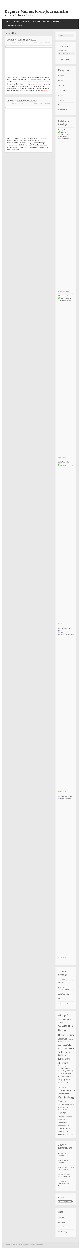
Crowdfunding (62, 1045)
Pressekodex (61, 1110)
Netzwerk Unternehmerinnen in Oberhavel (66, 1090)
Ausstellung (65, 1025)
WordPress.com (39, 1245)
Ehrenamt (63, 1063)
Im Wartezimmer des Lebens (22, 100)
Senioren (69, 1120)
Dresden (64, 1059)
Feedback (61, 85)
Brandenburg (66, 1035)
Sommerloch (62, 1123)
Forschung (62, 1066)
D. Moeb (20, 43)
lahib (59, 1153)
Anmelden (61, 1217)
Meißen (68, 1079)
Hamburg (69, 1071)
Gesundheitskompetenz (64, 1068)
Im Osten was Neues (64, 1004)
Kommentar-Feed (63, 1227)
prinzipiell (36, 22)
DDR (68, 1044)
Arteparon (61, 1022)
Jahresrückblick (64, 1073)
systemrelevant (62, 1125)
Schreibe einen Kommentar (42, 43)
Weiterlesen (45, 90)
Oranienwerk (63, 1101)
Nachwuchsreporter (63, 1085)
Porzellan (65, 1107)
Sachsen (62, 1119)
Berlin (62, 1030)
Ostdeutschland (66, 1104)
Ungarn (68, 1128)
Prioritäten (68, 1110)
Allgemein (61, 76)
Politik (60, 1107)
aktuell (8, 22)
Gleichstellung (62, 1071)
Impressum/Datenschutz (14, 26)
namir (59, 1160)
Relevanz (63, 1112)
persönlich (26, 22)
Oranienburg (66, 1097)
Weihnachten (64, 1131)
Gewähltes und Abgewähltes (21, 39)
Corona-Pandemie (66, 1041)
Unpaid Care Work (36, 84)
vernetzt (56, 22)
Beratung (61, 80)
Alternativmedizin (64, 1020)
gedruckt (46, 22)
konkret (16, 22)
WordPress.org (62, 1232)
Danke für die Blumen (64, 994)
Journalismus (61, 1076)
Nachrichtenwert (64, 1083)
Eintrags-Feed (62, 1222)
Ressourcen (69, 1116)
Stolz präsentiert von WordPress (15, 1245)
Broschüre (62, 1039)
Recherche (61, 95)
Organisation (62, 90)
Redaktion (61, 100)
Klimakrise (69, 1076)
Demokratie (61, 1049)
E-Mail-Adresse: (63, 50)
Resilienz (62, 1116)
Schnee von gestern (64, 999)
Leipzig (61, 1079)
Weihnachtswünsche (65, 1134)
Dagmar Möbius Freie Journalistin (36, 11)
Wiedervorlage (62, 109)
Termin (60, 105)
